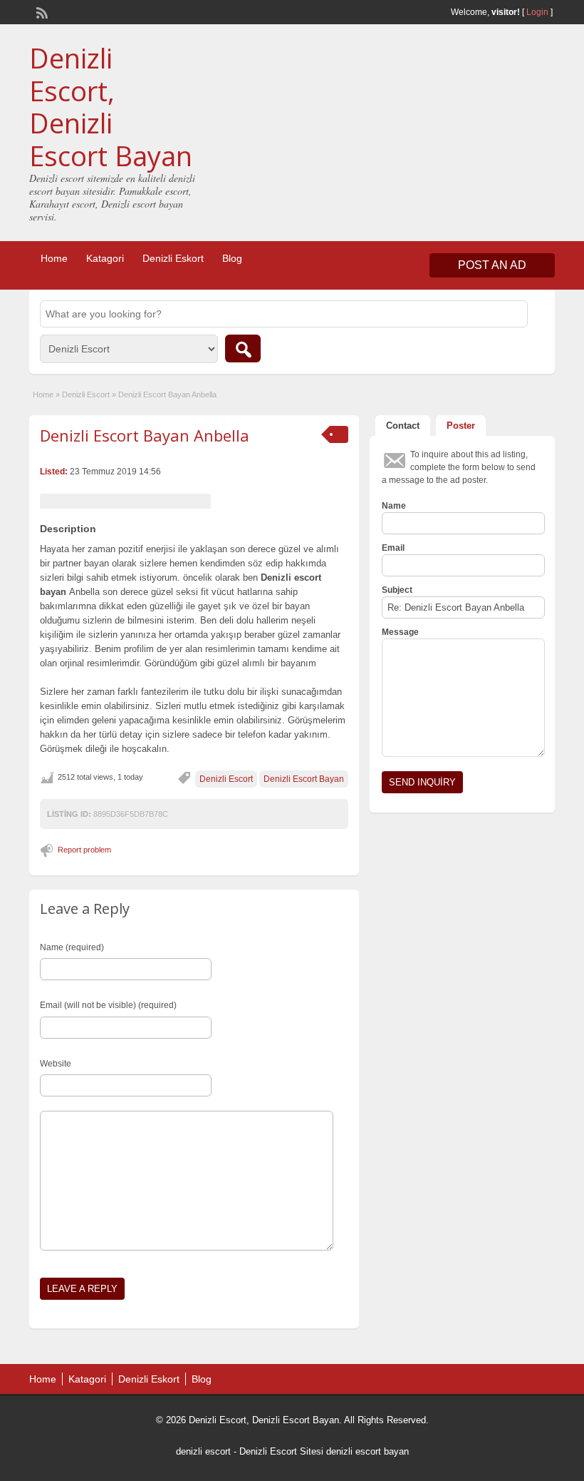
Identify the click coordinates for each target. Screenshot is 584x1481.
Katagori (105, 258)
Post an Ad (492, 265)
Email (393, 548)
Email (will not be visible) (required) (108, 1005)
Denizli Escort (86, 394)
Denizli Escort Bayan (304, 779)
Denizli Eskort (173, 258)
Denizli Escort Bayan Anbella (144, 435)
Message (400, 632)
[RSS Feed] (40, 11)
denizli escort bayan (367, 1451)
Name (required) (72, 947)
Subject (397, 590)
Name (394, 506)
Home (54, 258)
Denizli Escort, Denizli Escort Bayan (110, 106)
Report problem (84, 849)
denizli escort (203, 1451)
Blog (232, 258)
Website (55, 1064)
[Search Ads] (243, 348)
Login (537, 12)
